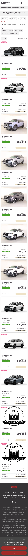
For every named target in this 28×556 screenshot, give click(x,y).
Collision (14, 495)
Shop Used (15, 492)
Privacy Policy (14, 497)
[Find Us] (21, 3)
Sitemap (22, 497)
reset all (3, 21)
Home (21, 492)
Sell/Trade (6, 495)
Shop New (8, 492)
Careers (5, 497)
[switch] (26, 3)
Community (21, 495)
